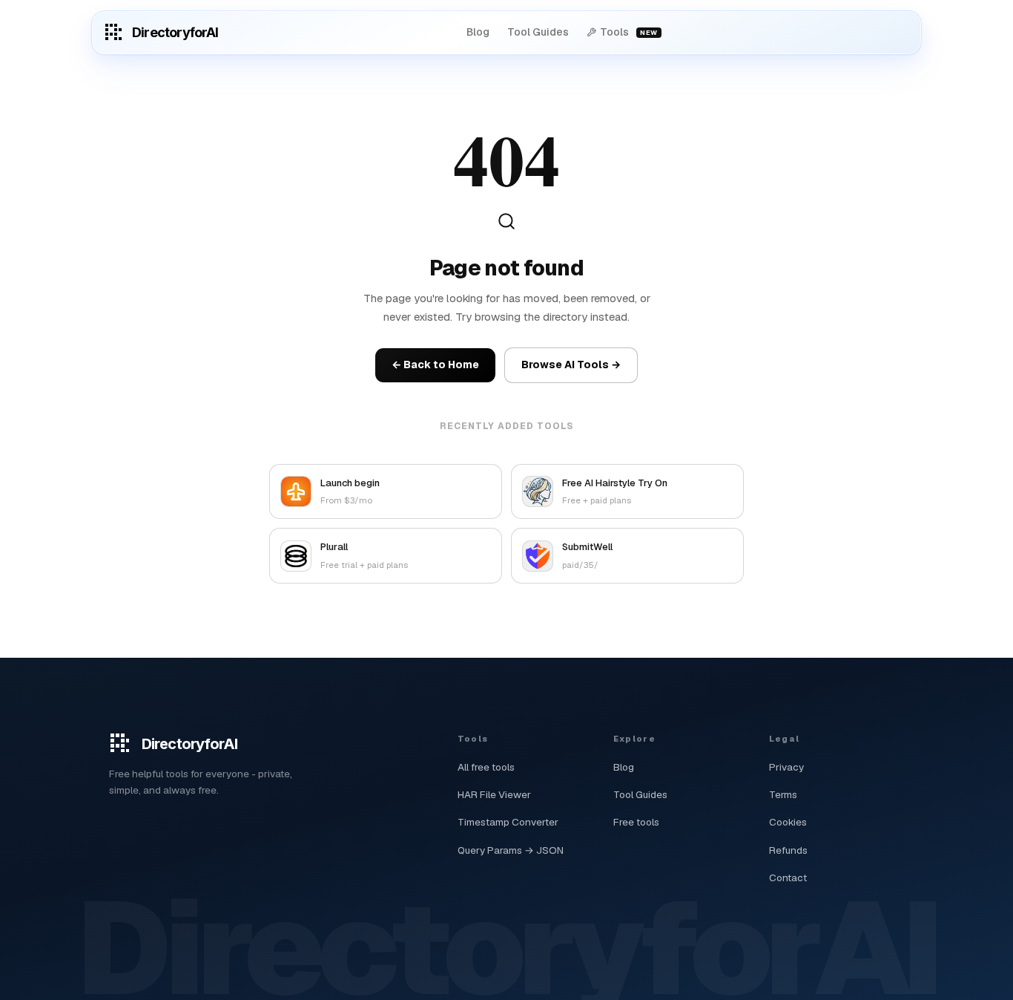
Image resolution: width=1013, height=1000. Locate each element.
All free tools (486, 767)
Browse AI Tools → (571, 364)
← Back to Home (435, 364)
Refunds (788, 850)
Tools (628, 32)
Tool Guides (538, 32)
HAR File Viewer (494, 794)
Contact (788, 877)
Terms (783, 794)
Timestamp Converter (508, 822)
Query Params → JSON (511, 850)
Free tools (636, 822)
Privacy (786, 767)
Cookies (788, 822)
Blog (477, 32)
